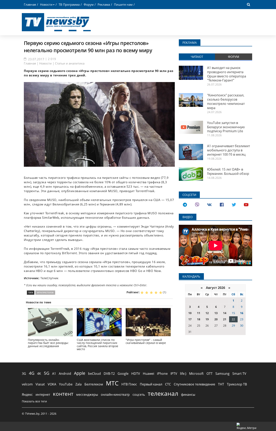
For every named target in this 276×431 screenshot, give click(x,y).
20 (216, 319)
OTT (209, 373)
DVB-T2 (109, 373)
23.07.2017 (36, 59)
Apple (79, 373)
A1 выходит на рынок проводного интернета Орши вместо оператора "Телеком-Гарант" (226, 74)
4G (31, 373)
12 (207, 313)
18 (198, 319)
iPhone (162, 373)
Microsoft (196, 373)
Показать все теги (34, 401)
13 (216, 313)
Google (123, 373)
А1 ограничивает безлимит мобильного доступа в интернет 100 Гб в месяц (228, 150)
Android (65, 373)
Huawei (148, 373)
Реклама (104, 4)
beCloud (94, 373)
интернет (43, 394)
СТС (168, 384)
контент (63, 393)
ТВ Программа (69, 4)
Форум (89, 4)
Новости (46, 4)
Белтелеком (93, 384)
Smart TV (239, 373)
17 (190, 319)
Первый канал (151, 384)
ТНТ (221, 384)
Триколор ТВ (237, 384)
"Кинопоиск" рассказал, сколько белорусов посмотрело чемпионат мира (226, 101)
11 (198, 313)
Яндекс (27, 394)
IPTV (174, 373)
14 (224, 313)
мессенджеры (87, 394)
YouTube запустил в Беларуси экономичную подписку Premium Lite (226, 127)
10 (190, 313)
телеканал (163, 393)
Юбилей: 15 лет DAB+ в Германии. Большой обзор (228, 171)
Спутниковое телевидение (194, 384)
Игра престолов (45, 292)
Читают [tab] (197, 57)
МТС (112, 383)
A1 (54, 373)
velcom (27, 384)
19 (207, 319)
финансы (188, 394)
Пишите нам (123, 4)
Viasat (40, 384)
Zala (78, 384)
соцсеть (139, 394)
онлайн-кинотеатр (115, 394)
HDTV (135, 373)
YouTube (66, 384)
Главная (30, 4)
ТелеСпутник (49, 278)
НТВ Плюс (129, 384)
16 (241, 313)
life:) (183, 373)
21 (224, 319)
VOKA (52, 384)
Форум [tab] (233, 57)
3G (24, 373)
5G (46, 373)
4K (39, 373)
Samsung (222, 373)
